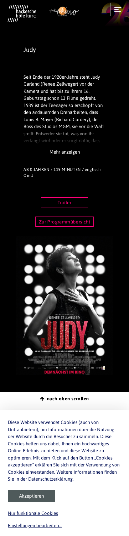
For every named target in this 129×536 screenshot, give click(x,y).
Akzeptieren (31, 496)
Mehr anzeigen (64, 152)
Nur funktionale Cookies (33, 513)
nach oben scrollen (68, 398)
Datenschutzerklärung (50, 479)
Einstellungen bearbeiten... (35, 525)
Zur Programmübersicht (64, 221)
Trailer (64, 202)
